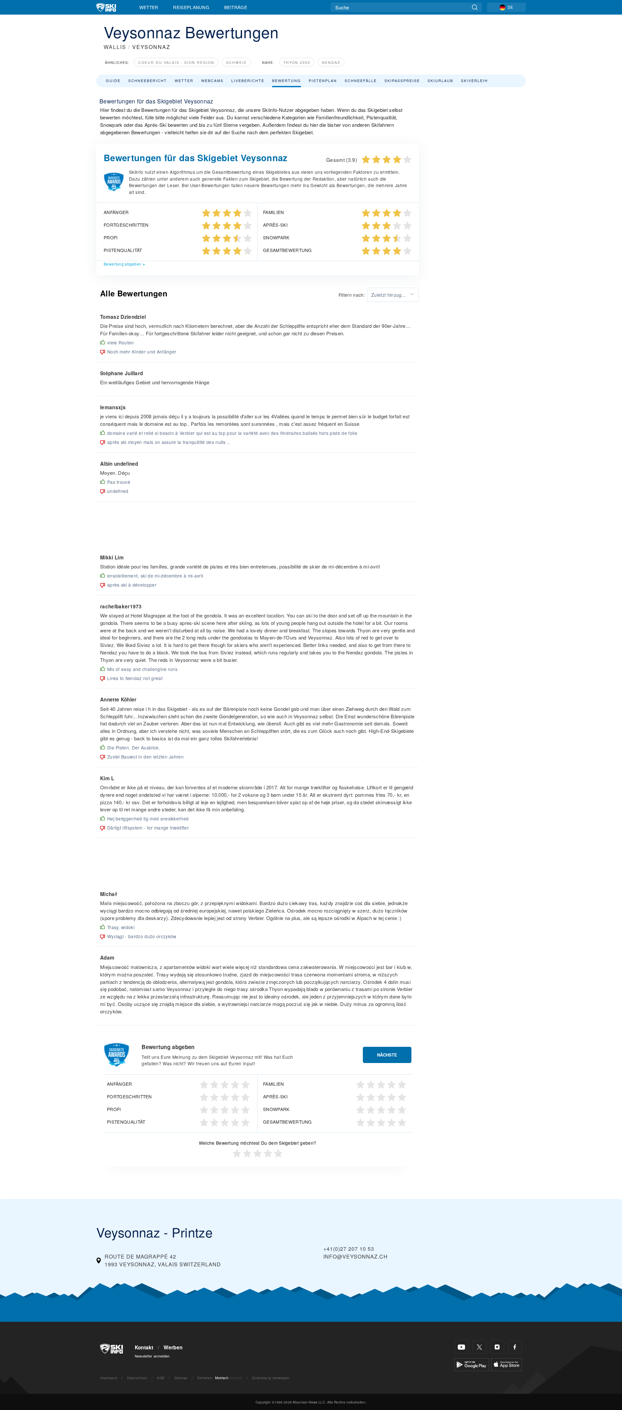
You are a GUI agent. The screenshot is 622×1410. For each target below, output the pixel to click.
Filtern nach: (352, 295)
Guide (113, 80)
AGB (160, 1377)
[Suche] (474, 7)
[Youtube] (461, 1347)
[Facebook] (515, 1347)
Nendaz (331, 62)
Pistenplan (323, 80)
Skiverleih (474, 80)
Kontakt (144, 1347)
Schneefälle (361, 80)
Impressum (108, 1377)
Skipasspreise (402, 80)
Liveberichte (247, 80)
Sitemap (180, 1377)
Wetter (148, 7)
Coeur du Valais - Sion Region (176, 62)
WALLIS (115, 47)
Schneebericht (147, 80)
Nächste (387, 1055)
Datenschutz (137, 1377)
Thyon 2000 (296, 62)
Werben (173, 1347)
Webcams (212, 80)
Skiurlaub (440, 80)
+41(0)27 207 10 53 (348, 1248)
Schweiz (236, 62)
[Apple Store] (506, 1363)
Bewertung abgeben (122, 264)
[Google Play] (471, 1363)
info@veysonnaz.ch (355, 1256)
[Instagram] (497, 1347)
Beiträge (236, 7)
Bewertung (286, 80)
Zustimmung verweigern (271, 1377)
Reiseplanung (191, 7)
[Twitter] (479, 1347)
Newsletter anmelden (152, 1355)
